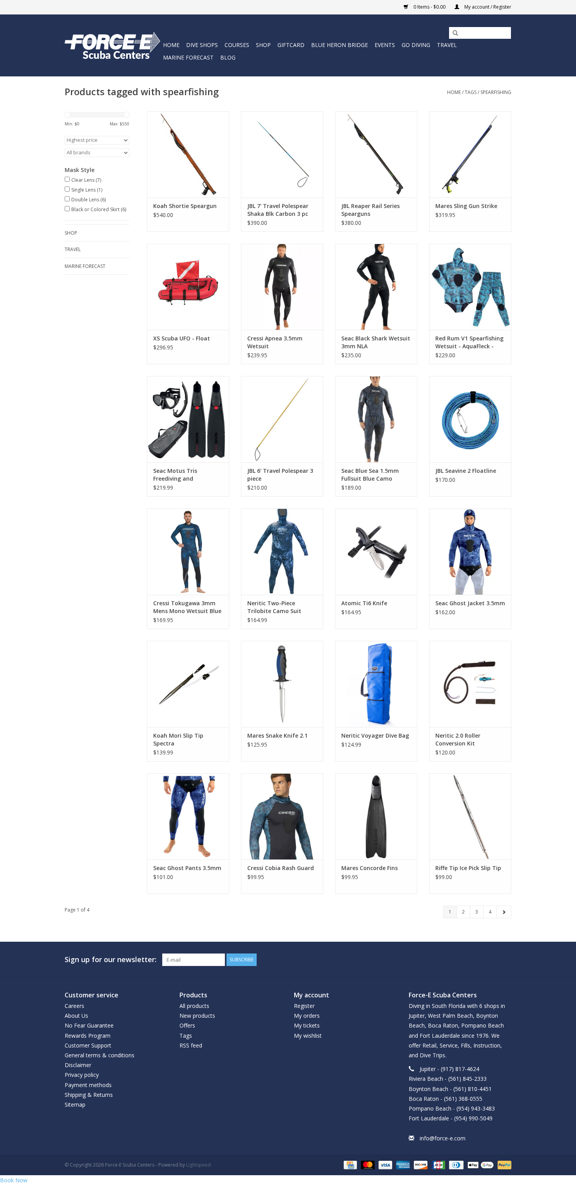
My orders (307, 1015)
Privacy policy (82, 1074)
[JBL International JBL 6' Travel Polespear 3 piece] (282, 419)
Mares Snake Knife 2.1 (277, 735)
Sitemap (75, 1104)
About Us (76, 1015)
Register (304, 1006)
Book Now (13, 1180)
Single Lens (86, 189)
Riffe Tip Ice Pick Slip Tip (468, 868)
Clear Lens (86, 180)
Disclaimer (78, 1065)
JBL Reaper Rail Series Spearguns (370, 209)
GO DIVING (416, 45)
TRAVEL (447, 45)
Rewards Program (87, 1035)
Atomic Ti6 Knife (364, 603)
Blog (227, 57)
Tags (470, 92)
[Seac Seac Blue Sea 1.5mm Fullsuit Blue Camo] (376, 419)
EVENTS (385, 45)
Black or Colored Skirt (98, 209)
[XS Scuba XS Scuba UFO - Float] (188, 287)
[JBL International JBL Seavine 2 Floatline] (470, 419)
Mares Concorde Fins (369, 868)
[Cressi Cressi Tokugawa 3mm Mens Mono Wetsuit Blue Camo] (188, 551)
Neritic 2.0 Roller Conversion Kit (457, 739)
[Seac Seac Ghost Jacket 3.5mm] (470, 551)
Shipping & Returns (89, 1094)
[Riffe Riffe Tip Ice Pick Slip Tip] (470, 816)
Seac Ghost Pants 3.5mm (187, 868)
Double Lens (88, 199)
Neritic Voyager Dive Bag (375, 735)
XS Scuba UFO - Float (181, 338)
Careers (74, 1006)
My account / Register (487, 7)
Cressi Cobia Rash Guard (280, 868)
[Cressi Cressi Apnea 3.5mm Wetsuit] (282, 287)
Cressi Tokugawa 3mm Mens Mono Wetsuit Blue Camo (187, 607)
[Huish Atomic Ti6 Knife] (376, 551)
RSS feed (190, 1045)
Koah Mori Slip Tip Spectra (178, 739)
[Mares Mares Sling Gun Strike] (470, 154)
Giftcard (290, 45)
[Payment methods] (349, 1164)
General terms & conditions (99, 1055)
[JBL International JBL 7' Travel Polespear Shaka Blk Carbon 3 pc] (282, 154)
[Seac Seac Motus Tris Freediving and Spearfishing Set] (188, 419)
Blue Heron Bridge (339, 45)
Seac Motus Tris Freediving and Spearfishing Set (175, 475)
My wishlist (308, 1035)
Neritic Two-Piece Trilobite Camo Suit (274, 607)
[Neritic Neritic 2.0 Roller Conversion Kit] (470, 684)
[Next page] (504, 912)
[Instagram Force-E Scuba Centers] (505, 959)
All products (194, 1006)
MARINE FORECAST (188, 57)
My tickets (307, 1025)
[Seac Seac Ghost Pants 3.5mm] (188, 816)
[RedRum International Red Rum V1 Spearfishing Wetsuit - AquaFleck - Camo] (470, 287)
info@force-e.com (443, 1138)
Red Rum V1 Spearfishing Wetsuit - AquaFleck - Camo (469, 342)
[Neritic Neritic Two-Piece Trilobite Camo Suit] (282, 551)
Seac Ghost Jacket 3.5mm (470, 603)
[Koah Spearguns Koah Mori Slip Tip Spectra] (188, 684)
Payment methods (88, 1085)
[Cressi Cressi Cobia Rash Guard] (282, 816)
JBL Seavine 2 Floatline (465, 470)
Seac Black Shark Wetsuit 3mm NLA (375, 342)
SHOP (263, 45)
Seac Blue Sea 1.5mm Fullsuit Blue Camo (370, 474)
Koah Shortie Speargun (185, 206)
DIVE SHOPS (202, 45)
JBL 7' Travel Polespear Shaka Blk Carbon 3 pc (277, 209)
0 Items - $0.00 (429, 7)
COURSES (237, 45)
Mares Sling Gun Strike (466, 206)
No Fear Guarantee (89, 1025)
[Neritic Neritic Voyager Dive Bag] (376, 684)
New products (197, 1015)
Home (171, 45)
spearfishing (495, 92)
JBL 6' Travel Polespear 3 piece (280, 474)
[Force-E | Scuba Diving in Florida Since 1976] (113, 45)
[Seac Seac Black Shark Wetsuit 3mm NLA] (376, 287)
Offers (187, 1025)
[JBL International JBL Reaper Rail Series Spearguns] (376, 154)
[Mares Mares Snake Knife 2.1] (282, 684)
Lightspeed (198, 1164)
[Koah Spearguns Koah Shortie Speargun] (188, 154)
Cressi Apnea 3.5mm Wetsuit (274, 342)
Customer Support (88, 1045)
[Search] (452, 33)
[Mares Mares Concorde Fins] (376, 816)
